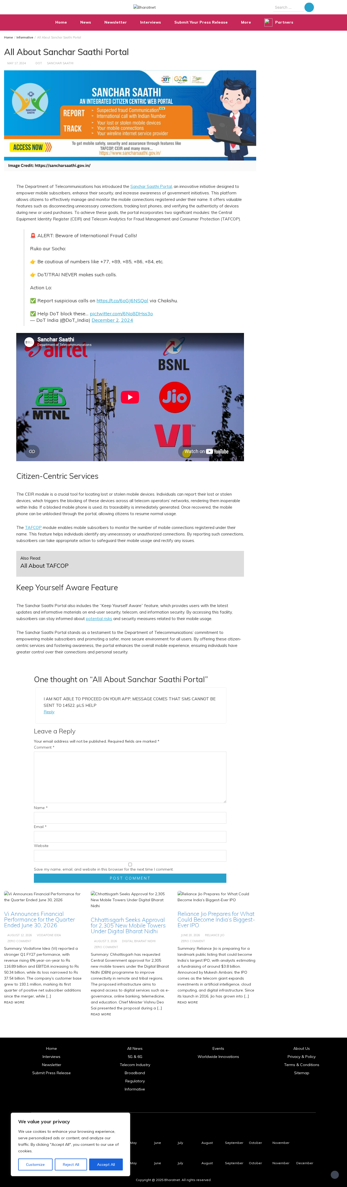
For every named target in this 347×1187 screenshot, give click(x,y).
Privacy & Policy (302, 1056)
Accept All (106, 1164)
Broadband (135, 1072)
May (133, 1143)
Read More (14, 1002)
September (234, 1143)
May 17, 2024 (16, 63)
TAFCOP (33, 527)
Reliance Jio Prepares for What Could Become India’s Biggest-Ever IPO (216, 919)
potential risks (99, 618)
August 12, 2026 (19, 935)
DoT (39, 63)
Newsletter (115, 22)
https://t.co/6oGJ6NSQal (122, 300)
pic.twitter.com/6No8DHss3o (121, 313)
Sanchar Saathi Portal (151, 186)
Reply (49, 711)
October (255, 1143)
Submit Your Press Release (201, 22)
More (246, 22)
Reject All (71, 1164)
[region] (70, 1144)
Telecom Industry (135, 1064)
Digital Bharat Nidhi (139, 941)
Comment (44, 747)
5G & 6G (135, 1056)
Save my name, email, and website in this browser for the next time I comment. (104, 869)
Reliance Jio (214, 935)
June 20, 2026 (190, 935)
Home (61, 22)
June (157, 1143)
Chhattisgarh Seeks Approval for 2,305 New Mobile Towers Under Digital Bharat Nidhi (128, 925)
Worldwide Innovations (218, 1056)
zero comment (19, 941)
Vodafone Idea (49, 935)
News (85, 22)
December (304, 1163)
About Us (301, 1048)
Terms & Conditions (301, 1064)
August (207, 1143)
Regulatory (135, 1081)
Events (218, 1048)
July (180, 1143)
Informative (135, 1089)
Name (41, 807)
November (280, 1143)
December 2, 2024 (112, 320)
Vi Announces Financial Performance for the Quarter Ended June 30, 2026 (39, 919)
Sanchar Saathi (60, 63)
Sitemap (301, 1072)
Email (40, 826)
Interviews (150, 22)
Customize (35, 1164)
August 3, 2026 (105, 941)
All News (135, 1048)
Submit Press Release (51, 1072)
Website (41, 845)
